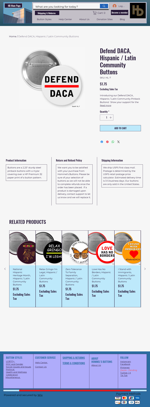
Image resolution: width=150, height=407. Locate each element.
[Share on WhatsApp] (113, 142)
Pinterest (125, 367)
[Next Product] (145, 269)
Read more (105, 105)
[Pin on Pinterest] (107, 142)
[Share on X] (118, 142)
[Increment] (111, 117)
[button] (99, 13)
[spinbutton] (106, 117)
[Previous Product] (5, 269)
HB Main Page (14, 5)
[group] (75, 268)
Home (12, 36)
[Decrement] (102, 117)
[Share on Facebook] (102, 142)
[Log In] (114, 6)
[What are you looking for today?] (103, 6)
